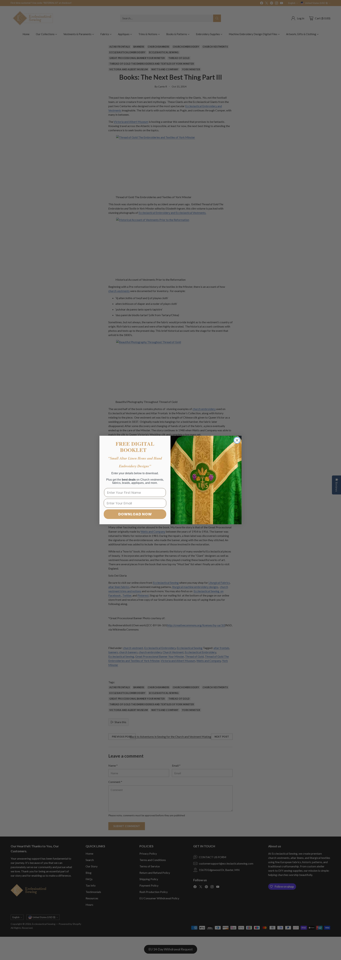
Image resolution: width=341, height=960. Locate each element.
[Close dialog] (237, 440)
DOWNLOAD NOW (135, 514)
